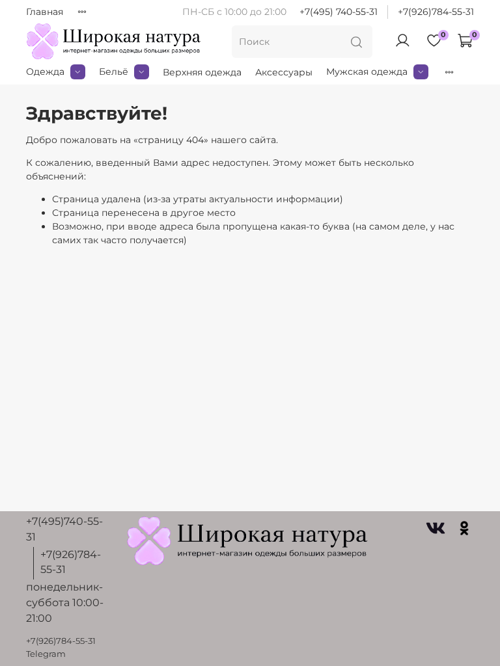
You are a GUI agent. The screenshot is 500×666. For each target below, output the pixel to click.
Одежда (45, 71)
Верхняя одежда (202, 72)
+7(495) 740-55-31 (338, 12)
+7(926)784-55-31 (436, 12)
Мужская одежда (367, 71)
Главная (44, 12)
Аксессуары (283, 72)
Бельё (113, 71)
